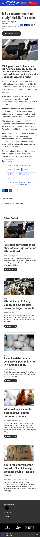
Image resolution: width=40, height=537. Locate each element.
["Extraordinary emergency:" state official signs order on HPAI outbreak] (19, 229)
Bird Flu (10, 174)
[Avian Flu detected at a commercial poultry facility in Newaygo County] (19, 343)
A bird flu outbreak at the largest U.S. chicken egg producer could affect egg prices (19, 470)
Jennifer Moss (8, 369)
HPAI (9, 170)
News (10, 161)
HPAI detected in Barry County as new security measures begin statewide (19, 305)
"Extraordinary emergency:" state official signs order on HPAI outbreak (20, 248)
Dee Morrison (7, 198)
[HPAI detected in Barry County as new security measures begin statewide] (19, 286)
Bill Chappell (7, 420)
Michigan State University (26, 174)
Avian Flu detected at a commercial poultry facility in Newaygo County (19, 361)
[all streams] (37, 534)
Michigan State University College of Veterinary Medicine (21, 183)
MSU (9, 178)
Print (36, 24)
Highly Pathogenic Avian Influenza (19, 165)
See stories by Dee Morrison (12, 203)
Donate (34, 3)
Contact (6, 516)
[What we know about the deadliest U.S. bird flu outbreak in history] (19, 397)
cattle (26, 170)
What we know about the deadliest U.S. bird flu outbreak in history (18, 413)
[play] (3, 535)
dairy (18, 170)
